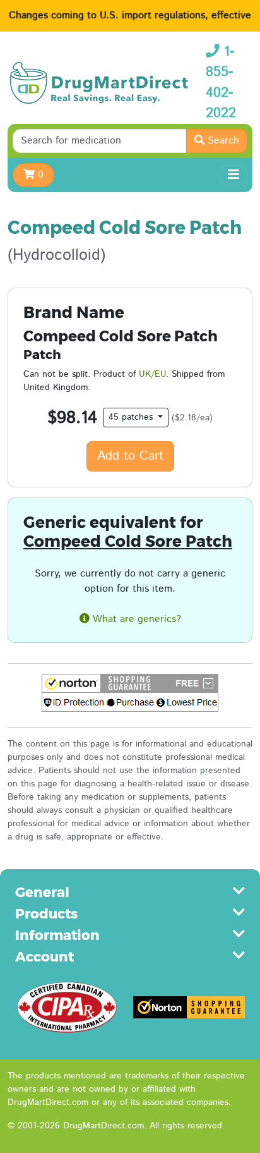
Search (221, 140)
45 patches (132, 417)
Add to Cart (130, 456)
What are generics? (135, 619)
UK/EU (152, 374)
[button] (130, 693)
